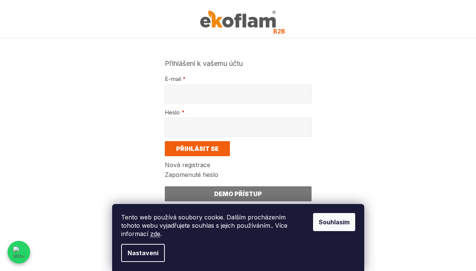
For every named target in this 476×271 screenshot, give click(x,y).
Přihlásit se (197, 148)
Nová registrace (187, 165)
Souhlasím (334, 222)
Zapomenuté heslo (191, 174)
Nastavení (143, 253)
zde (155, 234)
